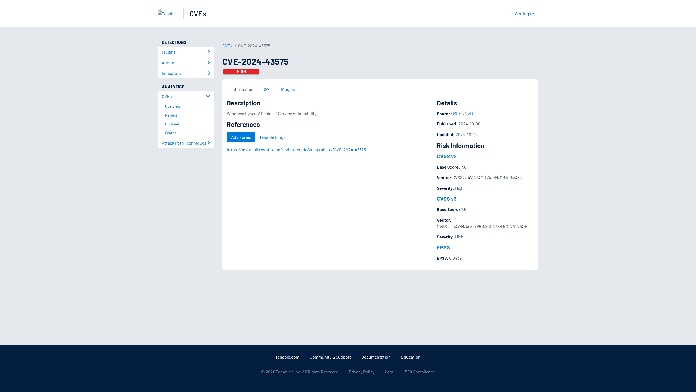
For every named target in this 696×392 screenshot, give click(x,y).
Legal (390, 371)
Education (411, 356)
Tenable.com (287, 356)
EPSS (443, 247)
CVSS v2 (447, 156)
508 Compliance (420, 371)
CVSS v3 (447, 198)
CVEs (197, 13)
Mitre (458, 113)
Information (242, 89)
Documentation (376, 356)
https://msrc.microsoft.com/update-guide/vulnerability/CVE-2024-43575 (296, 149)
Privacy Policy (361, 371)
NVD (469, 113)
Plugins (288, 89)
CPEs (267, 89)
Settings (523, 13)
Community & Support (330, 356)
